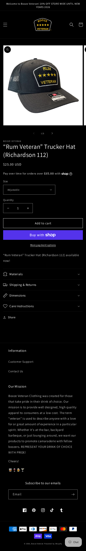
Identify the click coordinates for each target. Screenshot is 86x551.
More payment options (43, 245)
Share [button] (12, 317)
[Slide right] (52, 133)
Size (5, 181)
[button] (5, 24)
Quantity (8, 200)
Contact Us (15, 371)
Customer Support (21, 361)
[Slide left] (33, 133)
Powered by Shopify (53, 543)
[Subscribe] (72, 494)
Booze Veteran (37, 543)
